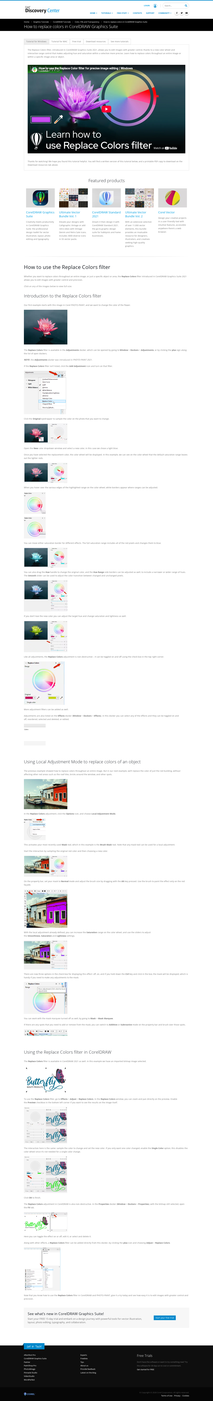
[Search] (186, 5)
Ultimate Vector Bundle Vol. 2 (135, 214)
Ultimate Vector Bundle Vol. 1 (69, 214)
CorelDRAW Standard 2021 (106, 214)
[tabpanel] (106, 107)
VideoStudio (29, 1376)
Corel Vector (166, 212)
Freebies (84, 1358)
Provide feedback (87, 1369)
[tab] (36, 41)
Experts (83, 1355)
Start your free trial (164, 1317)
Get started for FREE (145, 1369)
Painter (27, 1362)
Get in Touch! (34, 1346)
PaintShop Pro (30, 1365)
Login (147, 5)
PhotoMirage (29, 1369)
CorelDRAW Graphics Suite (40, 214)
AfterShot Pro (30, 1355)
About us (84, 1365)
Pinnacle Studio (30, 1372)
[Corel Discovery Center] (42, 9)
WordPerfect (29, 1379)
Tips (82, 1362)
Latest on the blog (88, 1372)
